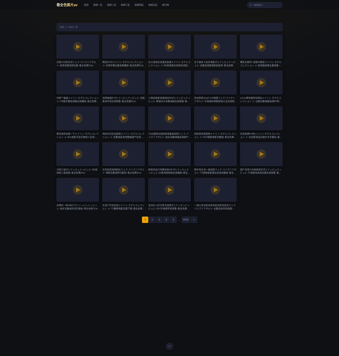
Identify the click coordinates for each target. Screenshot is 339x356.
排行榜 (165, 4)
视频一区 (97, 4)
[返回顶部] (169, 346)
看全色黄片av (67, 5)
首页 (86, 4)
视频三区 (125, 4)
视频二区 (111, 4)
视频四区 (139, 4)
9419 (185, 219)
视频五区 (152, 4)
